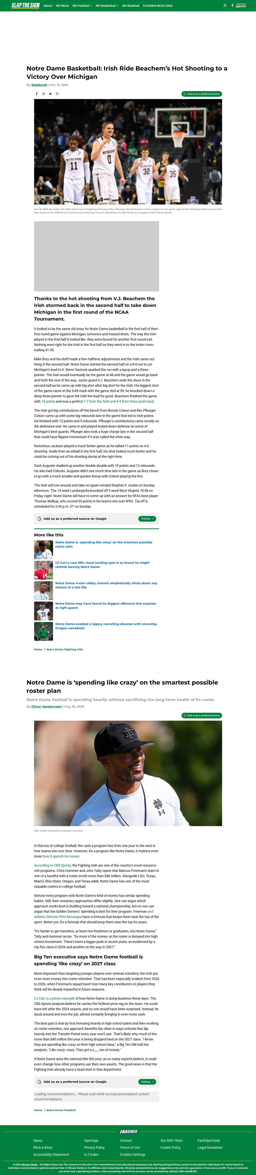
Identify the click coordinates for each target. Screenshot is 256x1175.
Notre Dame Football (61, 1110)
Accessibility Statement (51, 1154)
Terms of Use (130, 1147)
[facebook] (232, 5)
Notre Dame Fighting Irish (64, 649)
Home (38, 649)
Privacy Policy (94, 1147)
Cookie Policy (170, 1147)
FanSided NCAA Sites (158, 5)
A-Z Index (91, 1154)
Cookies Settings (132, 1154)
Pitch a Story (42, 1147)
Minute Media (29, 1164)
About (48, 5)
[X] (224, 5)
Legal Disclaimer (210, 1147)
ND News (62, 5)
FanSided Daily (209, 1140)
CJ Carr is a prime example (54, 998)
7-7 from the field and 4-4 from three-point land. (119, 401)
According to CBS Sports (52, 865)
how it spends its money (61, 856)
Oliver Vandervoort (46, 706)
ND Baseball (130, 5)
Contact (126, 1140)
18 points (48, 401)
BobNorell (39, 85)
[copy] (57, 93)
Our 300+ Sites (171, 1140)
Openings (91, 1140)
